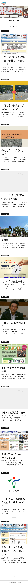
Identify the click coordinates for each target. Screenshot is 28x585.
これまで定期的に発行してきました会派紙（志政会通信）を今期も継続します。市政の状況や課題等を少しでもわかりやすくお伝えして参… (13, 69)
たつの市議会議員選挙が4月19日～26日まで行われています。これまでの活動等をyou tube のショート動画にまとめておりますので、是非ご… (13, 332)
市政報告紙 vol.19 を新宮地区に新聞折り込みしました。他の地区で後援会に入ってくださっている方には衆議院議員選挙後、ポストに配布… (14, 463)
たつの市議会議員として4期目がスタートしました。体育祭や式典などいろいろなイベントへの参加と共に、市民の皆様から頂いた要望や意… (13, 159)
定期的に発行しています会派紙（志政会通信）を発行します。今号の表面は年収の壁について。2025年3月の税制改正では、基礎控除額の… (13, 560)
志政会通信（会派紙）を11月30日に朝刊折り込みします (12, 551)
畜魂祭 (4, 240)
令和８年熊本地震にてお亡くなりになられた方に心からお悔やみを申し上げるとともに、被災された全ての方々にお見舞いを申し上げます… (13, 114)
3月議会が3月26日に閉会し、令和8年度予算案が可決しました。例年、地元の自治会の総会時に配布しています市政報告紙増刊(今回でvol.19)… (13, 377)
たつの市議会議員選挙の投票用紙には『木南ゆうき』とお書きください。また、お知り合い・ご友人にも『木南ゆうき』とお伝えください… (13, 287)
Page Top (14, 577)
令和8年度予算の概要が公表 (13, 369)
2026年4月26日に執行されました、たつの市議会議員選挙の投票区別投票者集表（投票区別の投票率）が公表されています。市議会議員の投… (14, 204)
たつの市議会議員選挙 (13, 281)
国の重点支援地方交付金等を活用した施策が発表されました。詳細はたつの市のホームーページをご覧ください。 (13, 511)
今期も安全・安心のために (13, 152)
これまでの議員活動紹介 (13, 324)
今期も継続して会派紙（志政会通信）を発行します (13, 61)
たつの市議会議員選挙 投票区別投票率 (14, 197)
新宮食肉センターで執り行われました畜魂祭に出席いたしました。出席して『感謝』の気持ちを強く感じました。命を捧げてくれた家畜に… (13, 246)
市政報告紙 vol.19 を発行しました (13, 455)
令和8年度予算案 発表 (13, 412)
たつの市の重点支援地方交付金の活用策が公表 (13, 502)
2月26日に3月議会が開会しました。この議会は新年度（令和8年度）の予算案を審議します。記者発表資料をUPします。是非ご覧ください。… (13, 418)
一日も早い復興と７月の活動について (13, 107)
